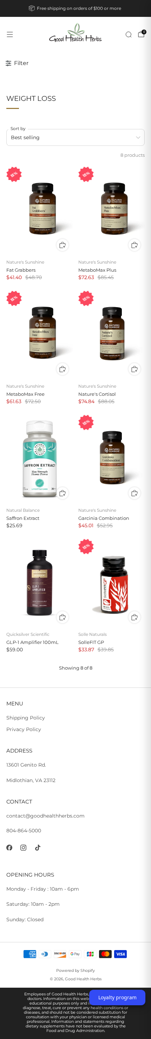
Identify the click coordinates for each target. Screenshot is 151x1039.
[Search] (128, 34)
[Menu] (9, 34)
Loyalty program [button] (117, 997)
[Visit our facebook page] (9, 847)
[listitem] (75, 8)
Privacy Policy (23, 729)
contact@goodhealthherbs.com (45, 816)
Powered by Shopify (75, 970)
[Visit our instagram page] (24, 847)
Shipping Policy (25, 718)
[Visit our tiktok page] (38, 847)
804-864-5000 (23, 830)
